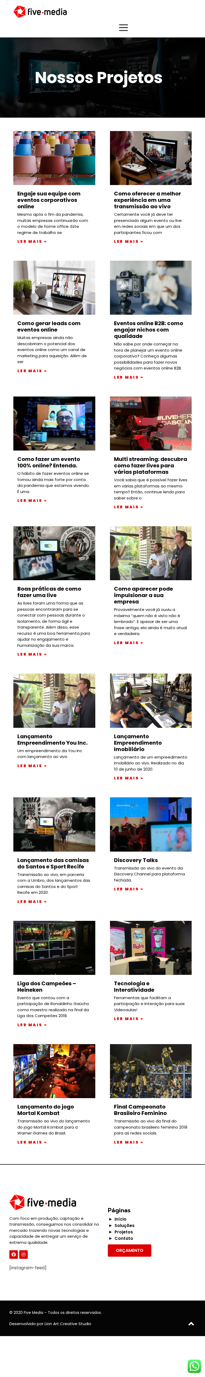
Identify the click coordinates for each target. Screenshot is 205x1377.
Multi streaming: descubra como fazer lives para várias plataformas (150, 465)
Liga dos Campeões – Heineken (46, 987)
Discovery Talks (136, 860)
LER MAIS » (32, 241)
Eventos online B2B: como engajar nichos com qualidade (148, 330)
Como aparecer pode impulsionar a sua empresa (143, 595)
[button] (129, 1250)
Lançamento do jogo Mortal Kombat (45, 1110)
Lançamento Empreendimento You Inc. (52, 740)
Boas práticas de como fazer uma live (49, 592)
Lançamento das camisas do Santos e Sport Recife (53, 863)
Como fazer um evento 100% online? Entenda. (48, 462)
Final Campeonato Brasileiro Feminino (140, 1110)
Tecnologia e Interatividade (134, 987)
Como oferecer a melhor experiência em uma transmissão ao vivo (147, 200)
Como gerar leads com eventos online (49, 326)
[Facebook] (13, 1254)
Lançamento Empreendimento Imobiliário (138, 743)
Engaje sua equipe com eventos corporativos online (49, 200)
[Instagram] (23, 1254)
